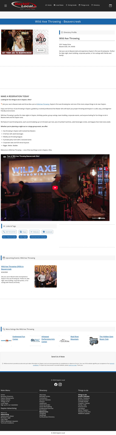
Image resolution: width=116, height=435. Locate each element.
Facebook (48, 232)
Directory (96, 5)
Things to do (85, 5)
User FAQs (4, 419)
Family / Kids (82, 405)
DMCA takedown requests (9, 421)
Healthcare (43, 403)
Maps (24, 232)
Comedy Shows (83, 401)
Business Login (6, 418)
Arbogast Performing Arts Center (48, 339)
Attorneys (42, 395)
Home (49, 5)
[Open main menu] (6, 6)
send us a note (73, 365)
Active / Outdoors (84, 398)
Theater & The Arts (84, 412)
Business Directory (7, 396)
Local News (59, 5)
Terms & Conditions (7, 423)
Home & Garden (44, 405)
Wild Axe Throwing (43, 104)
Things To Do (5, 401)
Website (36, 232)
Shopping (42, 413)
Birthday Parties (44, 396)
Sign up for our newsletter (9, 405)
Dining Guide (72, 5)
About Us (4, 413)
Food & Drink (82, 407)
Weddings (42, 415)
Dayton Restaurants (7, 398)
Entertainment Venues (38, 237)
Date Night (23, 237)
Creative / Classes (84, 403)
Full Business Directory (46, 417)
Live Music (81, 408)
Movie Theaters (83, 410)
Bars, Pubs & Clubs (9, 237)
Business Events (83, 400)
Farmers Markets (45, 400)
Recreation (43, 410)
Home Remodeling (45, 407)
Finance (42, 401)
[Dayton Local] (24, 6)
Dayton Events (5, 400)
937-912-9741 (11, 232)
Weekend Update (84, 413)
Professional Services (46, 408)
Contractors (43, 398)
